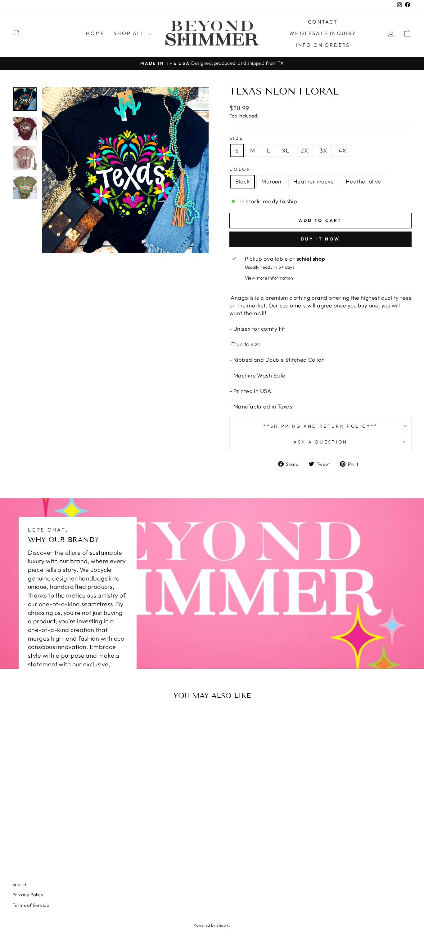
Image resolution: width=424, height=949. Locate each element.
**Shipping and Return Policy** (320, 426)
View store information (269, 278)
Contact (323, 22)
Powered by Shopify (211, 925)
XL (285, 150)
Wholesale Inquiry (322, 33)
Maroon (271, 181)
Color (240, 169)
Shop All (130, 33)
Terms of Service (30, 905)
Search (20, 884)
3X (323, 150)
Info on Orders (323, 45)
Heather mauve (313, 181)
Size (236, 138)
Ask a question (320, 442)
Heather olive (363, 181)
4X (342, 150)
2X (304, 150)
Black (242, 181)
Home (95, 33)
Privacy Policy (27, 895)
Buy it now (320, 239)
